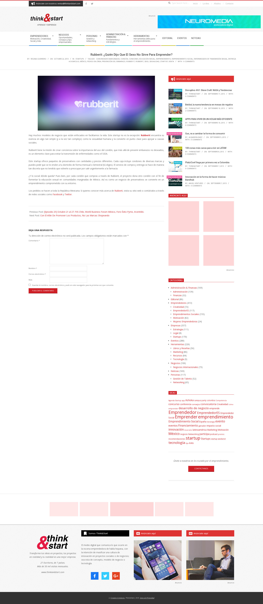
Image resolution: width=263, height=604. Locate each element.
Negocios (175, 363)
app (183, 400)
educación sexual (147, 59)
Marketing (178, 351)
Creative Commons (118, 598)
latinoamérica (200, 429)
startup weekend (218, 439)
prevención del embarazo (113, 61)
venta (171, 61)
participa (204, 434)
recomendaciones (176, 438)
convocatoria (208, 404)
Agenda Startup (174, 400)
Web (30, 280)
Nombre (33, 268)
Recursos (177, 148)
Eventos (175, 340)
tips (187, 443)
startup (164, 61)
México (83, 61)
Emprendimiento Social (182, 59)
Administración (180, 291)
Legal (175, 333)
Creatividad (178, 306)
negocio (184, 434)
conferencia (185, 404)
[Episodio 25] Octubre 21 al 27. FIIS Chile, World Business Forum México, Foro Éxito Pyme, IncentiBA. (94, 211)
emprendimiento (163, 59)
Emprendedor (182, 412)
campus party (200, 400)
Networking (178, 382)
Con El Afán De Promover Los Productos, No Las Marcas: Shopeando (74, 215)
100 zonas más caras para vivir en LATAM (205, 148)
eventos (173, 425)
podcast (213, 434)
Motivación (178, 317)
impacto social (214, 425)
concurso (173, 404)
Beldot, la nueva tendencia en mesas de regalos (209, 104)
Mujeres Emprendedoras (185, 321)
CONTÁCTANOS (201, 468)
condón (124, 59)
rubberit (140, 61)
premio (221, 434)
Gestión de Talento (182, 378)
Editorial (175, 299)
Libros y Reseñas (181, 348)
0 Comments (188, 61)
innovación (176, 429)
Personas (175, 374)
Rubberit (118, 190)
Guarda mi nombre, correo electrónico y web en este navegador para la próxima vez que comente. (73, 285)
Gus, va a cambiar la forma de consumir (205, 133)
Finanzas (177, 295)
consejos (196, 404)
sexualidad (154, 61)
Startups (79, 59)
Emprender (186, 417)
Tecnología (176, 119)
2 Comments (190, 111)
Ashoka (189, 400)
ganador (202, 426)
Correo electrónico (37, 274)
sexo (146, 61)
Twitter (68, 194)
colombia (211, 400)
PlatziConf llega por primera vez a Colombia (207, 162)
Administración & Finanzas (184, 287)
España (202, 421)
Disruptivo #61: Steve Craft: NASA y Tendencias (208, 90)
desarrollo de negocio (194, 408)
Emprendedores (178, 302)
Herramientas (177, 344)
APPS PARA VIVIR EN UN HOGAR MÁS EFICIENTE (208, 119)
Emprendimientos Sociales (186, 314)
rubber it (130, 61)
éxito (191, 443)
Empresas (176, 325)
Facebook (57, 194)
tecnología (176, 442)
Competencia (221, 400)
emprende (214, 408)
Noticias (177, 90)
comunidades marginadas (108, 59)
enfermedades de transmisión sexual (210, 59)
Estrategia (178, 329)
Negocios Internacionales (185, 367)
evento (220, 421)
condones (133, 59)
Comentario (34, 240)
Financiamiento (188, 425)
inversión (188, 430)
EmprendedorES (174, 133)
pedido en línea (94, 61)
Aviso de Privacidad (147, 598)
